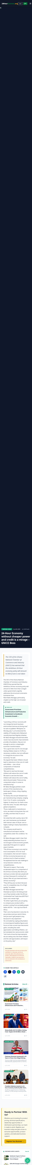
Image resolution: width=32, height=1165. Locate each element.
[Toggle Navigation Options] (30, 4)
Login (20, 3)
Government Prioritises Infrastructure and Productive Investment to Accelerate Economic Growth (15, 1006)
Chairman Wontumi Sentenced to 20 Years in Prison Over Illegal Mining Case (15, 1058)
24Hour (10, 3)
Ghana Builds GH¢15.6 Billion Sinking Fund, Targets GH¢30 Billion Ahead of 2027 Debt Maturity (16, 1031)
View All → (25, 984)
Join (25, 3)
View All (27, 1151)
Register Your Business (15, 1141)
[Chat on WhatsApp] (27, 1160)
